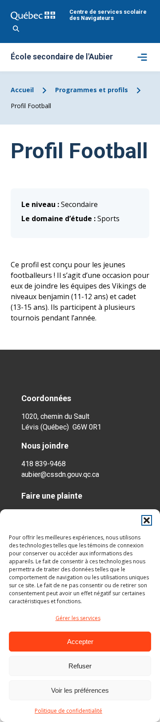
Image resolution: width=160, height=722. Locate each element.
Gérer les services (78, 618)
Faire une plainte (51, 495)
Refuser (80, 666)
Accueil (22, 90)
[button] (146, 520)
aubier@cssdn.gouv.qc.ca (60, 474)
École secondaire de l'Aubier (62, 57)
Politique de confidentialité (68, 710)
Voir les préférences (80, 690)
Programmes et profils (91, 90)
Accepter (80, 641)
